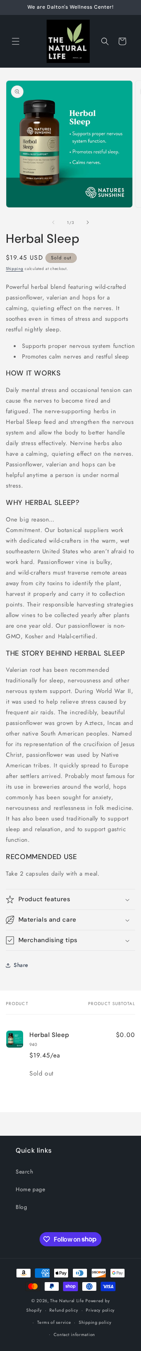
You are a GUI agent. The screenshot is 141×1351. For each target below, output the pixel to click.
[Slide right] (87, 222)
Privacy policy (100, 1310)
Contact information (74, 1334)
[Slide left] (53, 222)
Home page (30, 1189)
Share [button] (21, 965)
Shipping (15, 269)
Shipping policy (95, 1322)
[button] (15, 41)
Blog (21, 1207)
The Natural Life (67, 1300)
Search (24, 1171)
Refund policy (63, 1310)
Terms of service (54, 1322)
